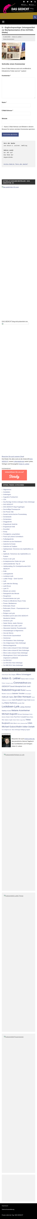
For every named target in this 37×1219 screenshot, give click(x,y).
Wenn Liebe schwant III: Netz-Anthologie (16, 650)
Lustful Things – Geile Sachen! (13, 578)
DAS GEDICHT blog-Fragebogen (14, 507)
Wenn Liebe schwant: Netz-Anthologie (15, 653)
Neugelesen (7, 596)
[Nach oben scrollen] (33, 1215)
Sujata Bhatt (22, 719)
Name (4, 102)
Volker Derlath (28, 727)
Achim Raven (5, 674)
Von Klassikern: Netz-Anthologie (13, 640)
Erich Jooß (26, 686)
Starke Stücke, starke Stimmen (13, 623)
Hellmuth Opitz (7, 697)
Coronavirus (20, 682)
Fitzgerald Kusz (18, 690)
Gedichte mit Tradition (10, 546)
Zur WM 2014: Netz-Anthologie (13, 665)
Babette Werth (24, 678)
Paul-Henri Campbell (20, 717)
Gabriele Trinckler (18, 693)
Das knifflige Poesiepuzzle (11, 509)
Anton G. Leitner (16, 36)
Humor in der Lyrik (9, 559)
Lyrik (4, 581)
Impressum (5, 1205)
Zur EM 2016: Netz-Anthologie (13, 663)
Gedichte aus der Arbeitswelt (12, 541)
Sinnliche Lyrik (8, 620)
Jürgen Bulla (26, 700)
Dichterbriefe (7, 517)
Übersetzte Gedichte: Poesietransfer (14, 628)
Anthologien (7, 494)
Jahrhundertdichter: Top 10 (11, 564)
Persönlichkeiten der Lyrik (11, 598)
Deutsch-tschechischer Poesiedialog (15, 514)
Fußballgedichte (8, 539)
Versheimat (6, 638)
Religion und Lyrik (9, 613)
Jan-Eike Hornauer (22, 697)
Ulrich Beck (13, 723)
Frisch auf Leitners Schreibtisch (13, 536)
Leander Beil (20, 703)
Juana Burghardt (17, 700)
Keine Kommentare (8, 39)
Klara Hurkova (10, 703)
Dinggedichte (7, 521)
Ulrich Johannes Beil (22, 723)
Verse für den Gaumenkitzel (12, 635)
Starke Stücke (16, 719)
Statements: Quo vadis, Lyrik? (12, 625)
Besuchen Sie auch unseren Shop (13, 456)
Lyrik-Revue (7, 586)
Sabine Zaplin (9, 720)
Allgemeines (7, 489)
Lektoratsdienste (19, 461)
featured (6, 690)
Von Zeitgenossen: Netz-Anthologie (14, 643)
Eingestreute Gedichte (10, 524)
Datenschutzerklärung (8, 1209)
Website (4, 118)
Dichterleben (7, 519)
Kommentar (6, 75)
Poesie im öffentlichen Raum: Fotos (14, 601)
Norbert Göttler (10, 717)
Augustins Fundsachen (10, 497)
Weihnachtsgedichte (9, 645)
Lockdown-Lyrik (8, 576)
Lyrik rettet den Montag (10, 583)
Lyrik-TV (6, 588)
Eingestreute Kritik (9, 526)
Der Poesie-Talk (8, 512)
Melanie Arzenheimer (20, 710)
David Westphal (16, 686)
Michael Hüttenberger (23, 714)
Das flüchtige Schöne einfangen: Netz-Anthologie (19, 502)
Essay (5, 531)
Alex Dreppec (12, 674)
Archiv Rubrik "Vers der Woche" (16, 164)
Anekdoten (6, 492)
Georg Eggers (28, 693)
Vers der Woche (8, 633)
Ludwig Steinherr (25, 707)
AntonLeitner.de (29, 739)
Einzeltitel (6, 529)
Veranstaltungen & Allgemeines (13, 630)
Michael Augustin (10, 714)
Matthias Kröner (6, 710)
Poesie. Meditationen (10, 603)
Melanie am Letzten (9, 591)
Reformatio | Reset (9, 606)
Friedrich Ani (9, 693)
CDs (4, 499)
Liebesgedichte (8, 573)
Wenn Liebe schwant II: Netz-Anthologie (16, 648)
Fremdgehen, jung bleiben (11, 534)
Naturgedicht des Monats (11, 593)
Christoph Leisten (9, 683)
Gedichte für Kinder (9, 544)
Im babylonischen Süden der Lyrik (14, 561)
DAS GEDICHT (8, 504)
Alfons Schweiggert (23, 674)
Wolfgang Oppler (25, 729)
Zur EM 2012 (7, 660)
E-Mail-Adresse (7, 110)
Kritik (4, 571)
